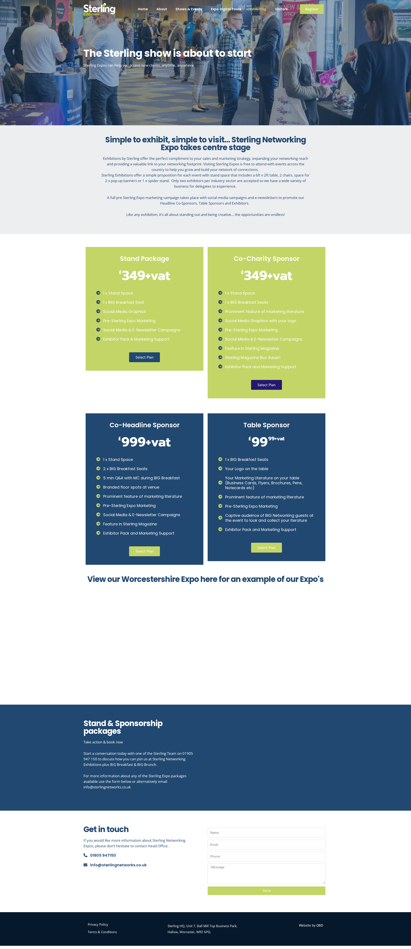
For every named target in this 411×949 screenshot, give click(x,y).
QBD (319, 925)
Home (143, 9)
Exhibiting (258, 9)
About (161, 9)
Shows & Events (189, 9)
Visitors (281, 9)
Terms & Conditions (102, 932)
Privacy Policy (98, 924)
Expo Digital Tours (226, 9)
